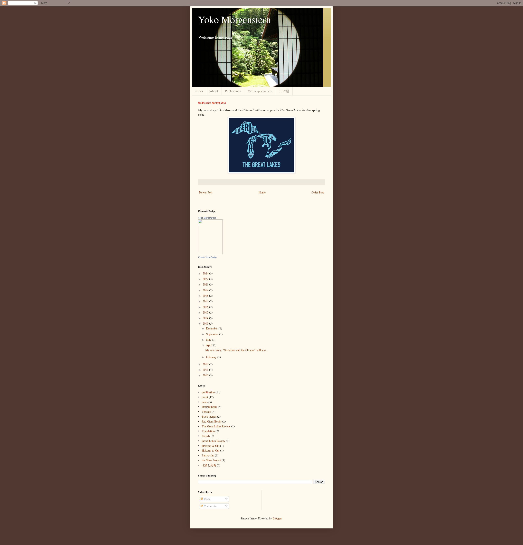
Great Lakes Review (213, 441)
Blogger (277, 518)
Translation (208, 431)
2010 (206, 375)
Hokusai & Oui (210, 446)
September (212, 334)
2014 (206, 318)
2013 (206, 323)
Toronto (206, 412)
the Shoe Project (211, 460)
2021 (206, 284)
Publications (233, 91)
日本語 (284, 91)
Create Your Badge (207, 257)
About (214, 91)
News (199, 91)
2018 (206, 296)
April (209, 345)
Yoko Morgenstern (234, 19)
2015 (206, 312)
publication (208, 392)
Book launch (209, 416)
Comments (209, 506)
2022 (206, 279)
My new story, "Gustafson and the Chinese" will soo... (236, 350)
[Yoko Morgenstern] (210, 253)
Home (262, 192)
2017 (206, 301)
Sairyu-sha (208, 455)
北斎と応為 (209, 465)
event (205, 397)
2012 (206, 364)
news (205, 402)
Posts (206, 499)
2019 (206, 290)
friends (206, 436)
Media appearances (260, 91)
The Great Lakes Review (216, 426)
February (211, 357)
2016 (206, 307)
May (209, 340)
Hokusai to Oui (210, 450)
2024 (206, 273)
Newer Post (205, 192)
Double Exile (209, 407)
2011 (206, 370)
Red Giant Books (211, 421)
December (212, 328)
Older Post (318, 192)
